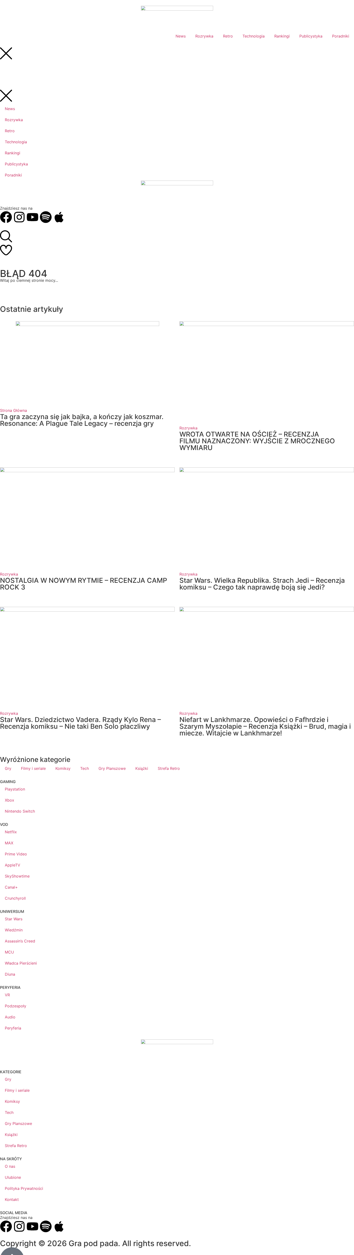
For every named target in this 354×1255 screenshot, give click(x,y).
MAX (9, 843)
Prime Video (16, 854)
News (181, 36)
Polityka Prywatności (24, 1188)
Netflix (11, 831)
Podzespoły (15, 1006)
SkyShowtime (17, 876)
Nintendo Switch (20, 811)
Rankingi (282, 36)
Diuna (10, 974)
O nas (10, 1166)
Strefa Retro (169, 768)
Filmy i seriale (33, 768)
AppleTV (12, 865)
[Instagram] (19, 1226)
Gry (8, 768)
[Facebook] (6, 1226)
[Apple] (59, 1226)
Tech (84, 768)
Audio (10, 1017)
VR (7, 994)
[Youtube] (32, 1226)
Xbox (9, 800)
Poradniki (340, 36)
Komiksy (63, 768)
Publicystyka (310, 36)
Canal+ (11, 887)
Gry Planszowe (112, 768)
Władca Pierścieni (21, 963)
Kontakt (12, 1199)
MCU (9, 952)
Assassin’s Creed (20, 941)
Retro (228, 36)
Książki (141, 768)
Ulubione (13, 1177)
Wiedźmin (14, 930)
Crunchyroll (15, 898)
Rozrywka (204, 36)
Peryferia (13, 1028)
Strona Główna (13, 410)
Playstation (15, 789)
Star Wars (13, 918)
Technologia (254, 36)
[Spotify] (46, 1226)
